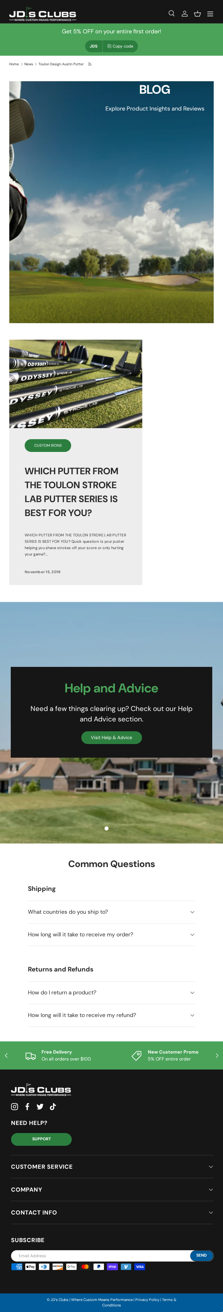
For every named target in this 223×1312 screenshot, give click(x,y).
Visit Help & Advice (111, 737)
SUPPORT (41, 1138)
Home (14, 64)
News (28, 64)
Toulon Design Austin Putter (61, 64)
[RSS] (90, 64)
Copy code (123, 46)
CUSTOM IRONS (48, 445)
